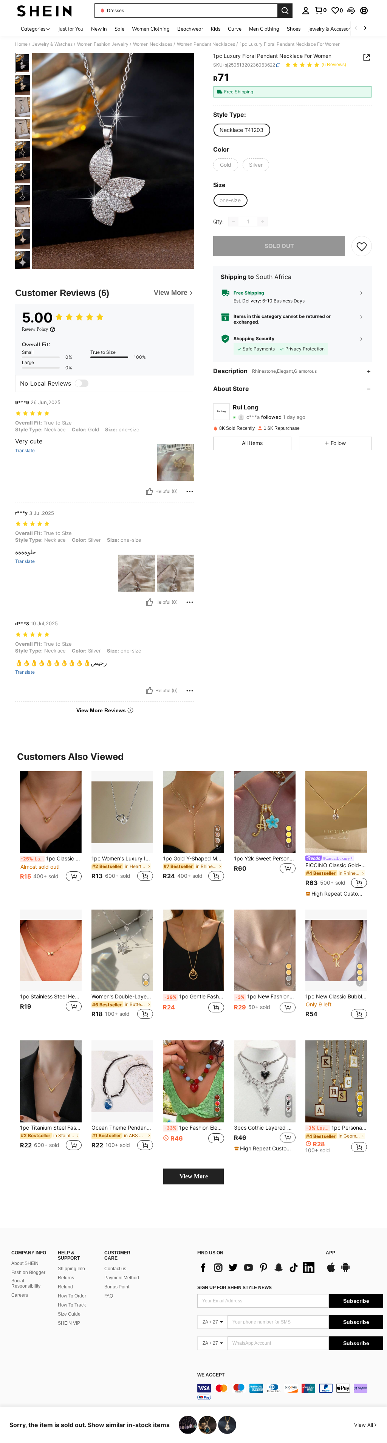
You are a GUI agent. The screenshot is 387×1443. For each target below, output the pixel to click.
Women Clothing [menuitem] (151, 29)
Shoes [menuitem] (293, 29)
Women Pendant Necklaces (206, 44)
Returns (66, 1277)
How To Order (72, 1296)
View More (194, 1176)
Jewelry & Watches (52, 44)
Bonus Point (116, 1287)
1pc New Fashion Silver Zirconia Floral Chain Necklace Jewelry (265, 997)
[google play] (345, 1271)
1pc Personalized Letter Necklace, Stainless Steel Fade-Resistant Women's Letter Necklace (336, 1128)
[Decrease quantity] (233, 221)
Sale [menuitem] (119, 29)
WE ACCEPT (210, 1375)
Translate (25, 450)
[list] (257, 1267)
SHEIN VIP (69, 1323)
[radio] (241, 130)
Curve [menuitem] (234, 29)
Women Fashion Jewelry (102, 44)
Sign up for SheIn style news (234, 1287)
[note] (335, 893)
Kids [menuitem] (215, 29)
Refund (65, 1287)
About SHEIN (25, 1263)
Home (21, 44)
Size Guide (69, 1314)
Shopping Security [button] (254, 338)
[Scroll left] (356, 28)
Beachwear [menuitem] (190, 29)
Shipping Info (71, 1268)
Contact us (115, 1268)
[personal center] (305, 10)
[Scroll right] (365, 28)
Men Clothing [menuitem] (264, 29)
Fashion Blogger (28, 1272)
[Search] (285, 10)
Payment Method (121, 1277)
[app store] (331, 1271)
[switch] (81, 383)
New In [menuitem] (99, 29)
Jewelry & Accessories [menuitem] (332, 29)
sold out (279, 246)
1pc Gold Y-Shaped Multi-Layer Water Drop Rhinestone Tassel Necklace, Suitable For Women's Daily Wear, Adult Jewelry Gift (193, 859)
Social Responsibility (25, 1283)
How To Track (72, 1305)
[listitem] (51, 830)
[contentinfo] (290, 1393)
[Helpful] (149, 491)
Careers (19, 1295)
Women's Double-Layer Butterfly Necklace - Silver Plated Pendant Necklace (122, 997)
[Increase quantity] (262, 221)
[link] (320, 10)
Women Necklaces (152, 44)
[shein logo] (44, 10)
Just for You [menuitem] (71, 29)
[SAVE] (361, 246)
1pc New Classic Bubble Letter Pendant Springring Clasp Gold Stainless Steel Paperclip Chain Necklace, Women (336, 997)
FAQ (108, 1296)
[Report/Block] (189, 491)
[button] (351, 10)
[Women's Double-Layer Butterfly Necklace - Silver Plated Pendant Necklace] (122, 951)
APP (330, 1253)
